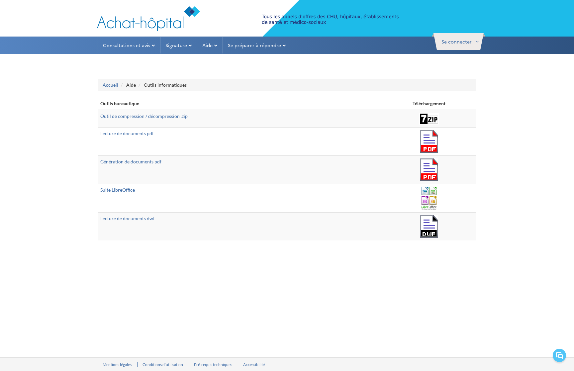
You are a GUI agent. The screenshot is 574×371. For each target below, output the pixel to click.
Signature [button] (176, 45)
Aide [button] (207, 45)
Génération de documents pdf (130, 161)
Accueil (110, 85)
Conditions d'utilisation (163, 364)
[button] (458, 41)
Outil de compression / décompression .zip (144, 116)
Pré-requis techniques (213, 364)
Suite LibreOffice (117, 190)
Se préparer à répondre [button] (254, 45)
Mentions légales (117, 364)
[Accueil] (148, 18)
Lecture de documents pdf (127, 133)
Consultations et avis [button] (126, 45)
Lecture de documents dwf (127, 218)
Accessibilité (254, 364)
